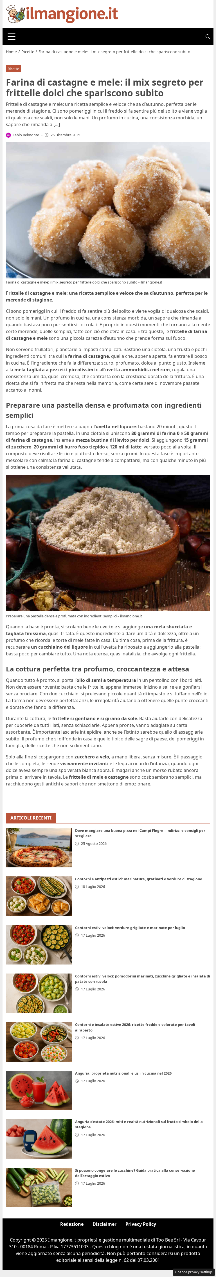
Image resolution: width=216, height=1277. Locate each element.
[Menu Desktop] (11, 36)
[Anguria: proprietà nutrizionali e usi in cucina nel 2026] (39, 1090)
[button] (208, 36)
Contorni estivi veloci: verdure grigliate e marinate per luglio (130, 927)
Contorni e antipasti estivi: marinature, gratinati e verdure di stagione (138, 878)
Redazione (72, 1224)
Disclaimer (104, 1224)
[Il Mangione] (62, 13)
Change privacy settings (194, 1272)
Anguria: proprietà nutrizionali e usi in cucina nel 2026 (123, 1073)
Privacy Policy (140, 1224)
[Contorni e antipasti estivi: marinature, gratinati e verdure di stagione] (39, 896)
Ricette (13, 68)
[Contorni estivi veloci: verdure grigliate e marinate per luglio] (39, 945)
